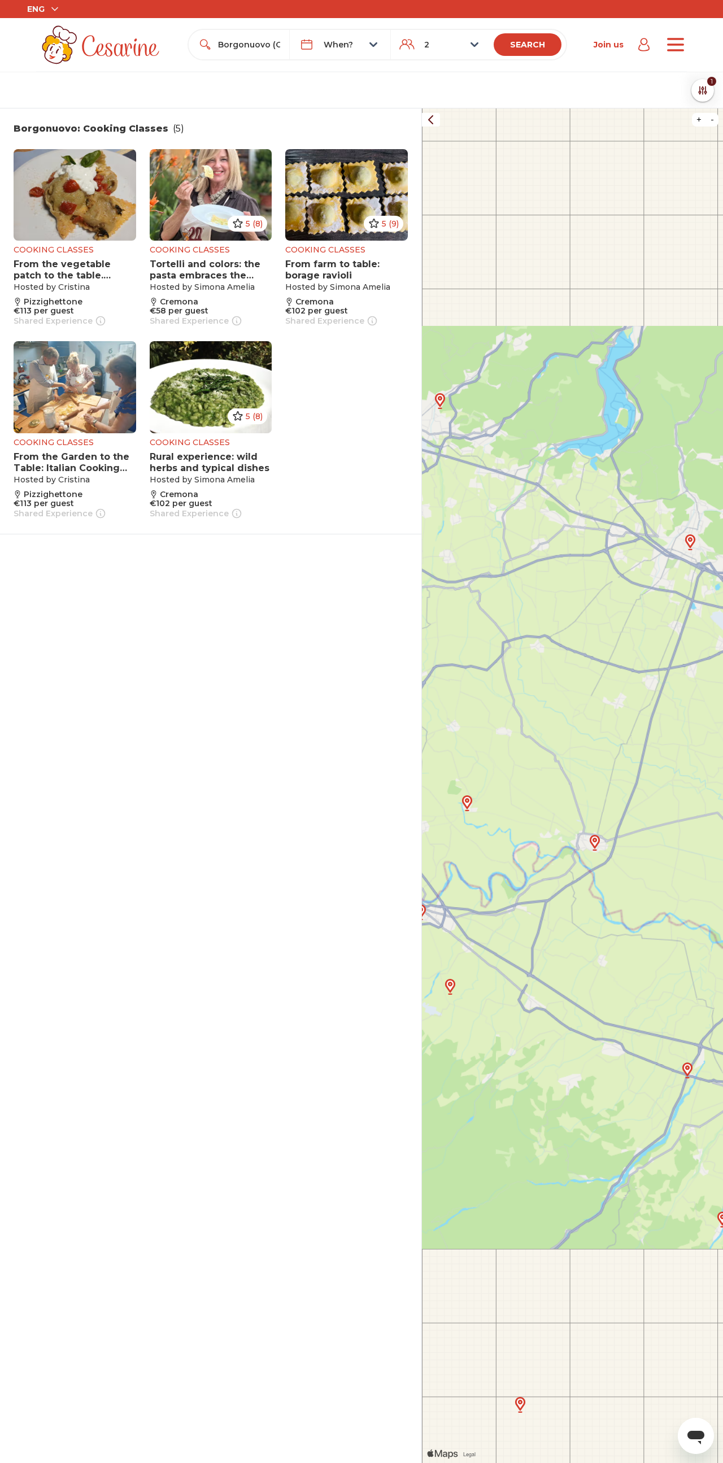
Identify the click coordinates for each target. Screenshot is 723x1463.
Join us (609, 45)
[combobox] (249, 44)
